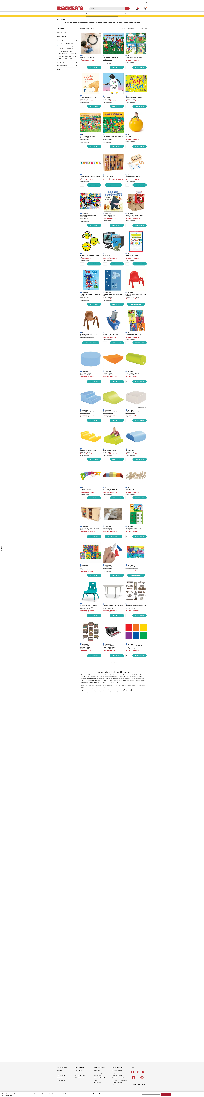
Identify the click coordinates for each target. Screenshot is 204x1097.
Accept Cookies (166, 1094)
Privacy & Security (62, 1080)
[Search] (127, 8)
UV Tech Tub (106, 255)
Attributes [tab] (60, 62)
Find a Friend (107, 97)
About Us (59, 1070)
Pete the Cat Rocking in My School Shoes (90, 295)
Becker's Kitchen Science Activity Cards (112, 295)
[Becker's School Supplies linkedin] (133, 1078)
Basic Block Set (130, 489)
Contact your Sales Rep (118, 1077)
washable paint (125, 680)
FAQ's (95, 1080)
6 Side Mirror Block (85, 489)
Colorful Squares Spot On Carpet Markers (135, 646)
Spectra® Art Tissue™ (132, 566)
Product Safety (61, 1073)
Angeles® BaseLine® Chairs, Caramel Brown (88, 335)
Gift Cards (78, 1073)
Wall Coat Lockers (108, 176)
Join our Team (61, 1075)
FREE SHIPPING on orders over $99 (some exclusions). (102, 16)
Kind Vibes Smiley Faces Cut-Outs (90, 255)
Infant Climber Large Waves (111, 450)
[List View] (145, 28)
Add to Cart (94, 67)
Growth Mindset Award (132, 255)
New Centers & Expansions (119, 1080)
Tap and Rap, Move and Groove (135, 97)
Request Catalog (142, 2)
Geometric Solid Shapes (133, 176)
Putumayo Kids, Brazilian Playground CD (87, 137)
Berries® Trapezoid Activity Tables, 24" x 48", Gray (113, 606)
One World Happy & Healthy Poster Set (90, 567)
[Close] (201, 1094)
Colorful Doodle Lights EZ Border (90, 176)
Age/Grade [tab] (60, 40)
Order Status (97, 1082)
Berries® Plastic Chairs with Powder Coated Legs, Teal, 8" (88, 606)
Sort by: (123, 28)
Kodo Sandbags (107, 528)
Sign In (138, 9)
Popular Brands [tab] (62, 65)
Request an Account (99, 1077)
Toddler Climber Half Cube (133, 411)
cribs (86, 682)
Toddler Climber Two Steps (88, 411)
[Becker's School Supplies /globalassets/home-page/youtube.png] (142, 1079)
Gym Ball (128, 136)
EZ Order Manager (117, 1070)
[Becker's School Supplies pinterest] (138, 1072)
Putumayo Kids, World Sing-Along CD (113, 137)
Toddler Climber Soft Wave (111, 411)
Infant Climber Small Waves (88, 450)
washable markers (135, 680)
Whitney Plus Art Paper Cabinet (89, 528)
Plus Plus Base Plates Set (133, 528)
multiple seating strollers (95, 682)
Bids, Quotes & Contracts (119, 1073)
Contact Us (131, 2)
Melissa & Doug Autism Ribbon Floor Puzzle (89, 216)
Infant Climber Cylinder (132, 373)
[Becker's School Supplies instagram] (143, 1072)
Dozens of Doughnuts (109, 215)
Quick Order (78, 1070)
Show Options (113, 185)
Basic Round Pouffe (85, 373)
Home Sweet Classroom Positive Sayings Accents (89, 646)
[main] (113, 361)
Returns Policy (98, 1075)
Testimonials (60, 1077)
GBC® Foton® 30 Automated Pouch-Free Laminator (111, 646)
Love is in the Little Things (88, 97)
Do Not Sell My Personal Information (151, 1094)
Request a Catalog (80, 1075)
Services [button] (111, 2)
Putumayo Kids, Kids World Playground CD (111, 58)
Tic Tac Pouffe (130, 450)
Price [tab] (58, 69)
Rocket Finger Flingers (109, 566)
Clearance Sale (61, 32)
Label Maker (115, 1085)
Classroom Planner (117, 1082)
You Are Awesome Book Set (134, 334)
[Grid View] (141, 28)
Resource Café (122, 2)
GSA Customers (79, 1077)
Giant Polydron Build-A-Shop (134, 215)
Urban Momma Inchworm (110, 489)
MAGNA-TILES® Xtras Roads (88, 57)
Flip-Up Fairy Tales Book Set (134, 57)
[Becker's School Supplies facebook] (132, 1072)
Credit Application (117, 1075)
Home (58, 19)
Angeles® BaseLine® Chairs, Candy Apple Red (136, 295)
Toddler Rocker (107, 373)
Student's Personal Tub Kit (111, 334)
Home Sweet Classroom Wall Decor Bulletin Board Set (136, 606)
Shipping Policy (98, 1073)
